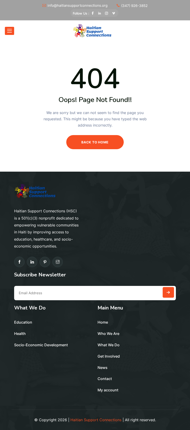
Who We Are (108, 333)
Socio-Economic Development (41, 345)
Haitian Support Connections (95, 420)
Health (20, 333)
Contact (105, 378)
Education (23, 322)
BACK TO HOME (95, 142)
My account (108, 390)
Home (103, 322)
